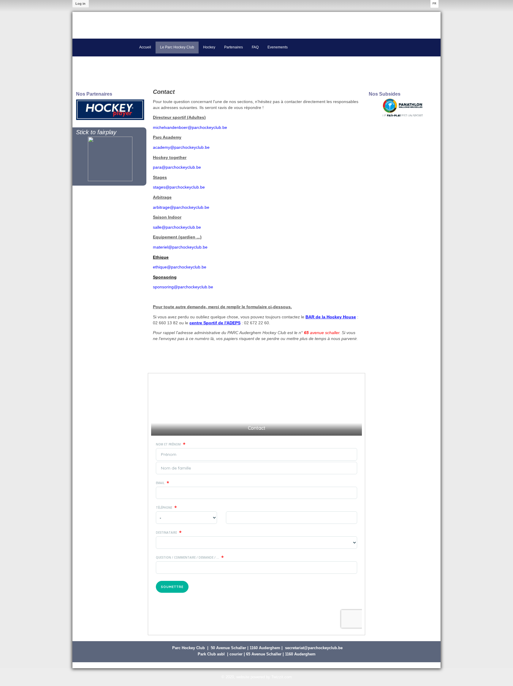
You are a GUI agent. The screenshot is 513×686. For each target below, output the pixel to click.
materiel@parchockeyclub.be (180, 247)
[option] (110, 110)
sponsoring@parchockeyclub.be (183, 286)
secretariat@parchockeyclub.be (314, 648)
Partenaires (233, 47)
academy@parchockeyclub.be (181, 147)
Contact (164, 91)
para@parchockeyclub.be (177, 167)
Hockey (209, 47)
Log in (80, 3)
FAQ (255, 47)
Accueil (145, 47)
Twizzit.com (281, 677)
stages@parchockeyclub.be (179, 187)
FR (434, 3)
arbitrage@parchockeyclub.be (181, 207)
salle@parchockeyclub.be (177, 227)
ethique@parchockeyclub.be (179, 267)
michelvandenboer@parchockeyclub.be (190, 127)
